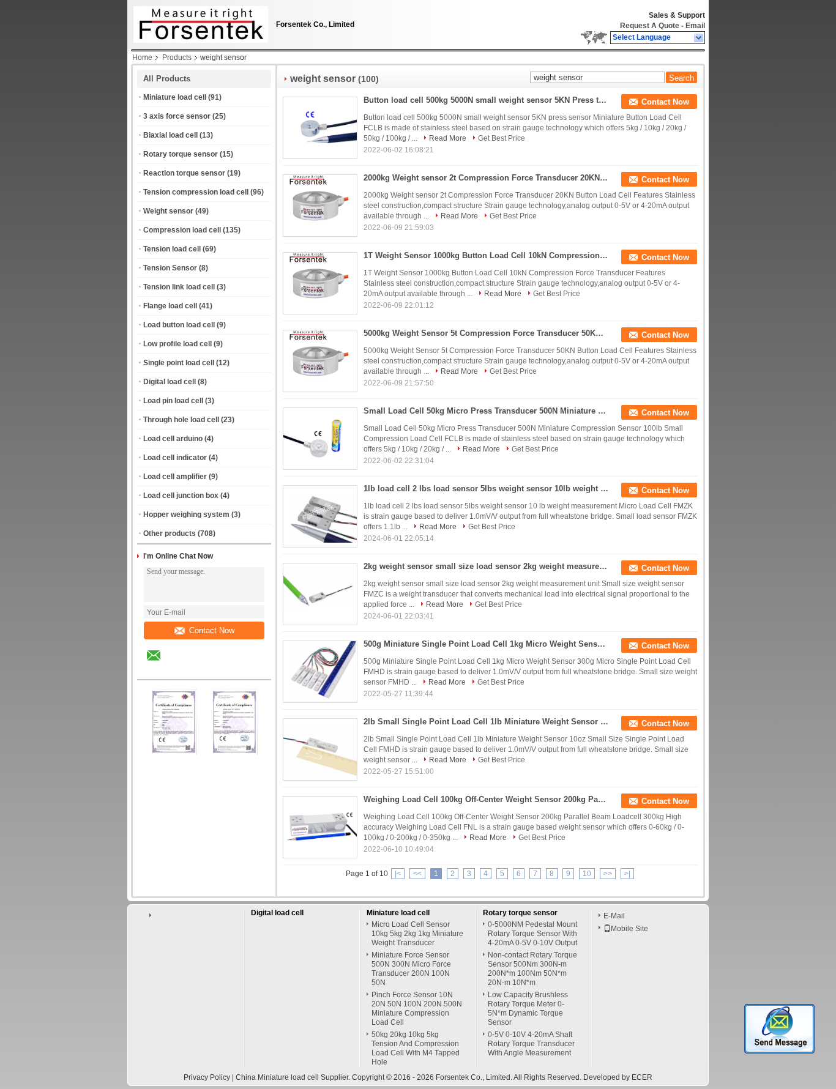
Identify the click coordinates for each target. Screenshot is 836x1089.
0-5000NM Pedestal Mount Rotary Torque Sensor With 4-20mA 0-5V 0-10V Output (532, 933)
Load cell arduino (173, 438)
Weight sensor (168, 211)
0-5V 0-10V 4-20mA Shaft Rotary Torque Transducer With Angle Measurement (531, 1043)
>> (607, 873)
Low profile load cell (177, 344)
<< (417, 873)
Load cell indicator (175, 457)
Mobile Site (629, 928)
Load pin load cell (173, 400)
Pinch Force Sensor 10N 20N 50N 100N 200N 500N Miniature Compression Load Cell (416, 1009)
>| (627, 873)
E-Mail (614, 916)
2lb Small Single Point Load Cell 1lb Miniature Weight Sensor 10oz (486, 721)
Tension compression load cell (195, 192)
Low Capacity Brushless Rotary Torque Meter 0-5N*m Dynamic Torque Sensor (528, 1009)
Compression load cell (182, 230)
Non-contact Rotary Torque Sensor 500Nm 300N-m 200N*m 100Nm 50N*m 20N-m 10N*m (532, 969)
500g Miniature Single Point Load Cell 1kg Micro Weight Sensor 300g (486, 644)
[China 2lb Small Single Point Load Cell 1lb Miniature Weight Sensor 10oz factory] (320, 749)
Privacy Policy (207, 1077)
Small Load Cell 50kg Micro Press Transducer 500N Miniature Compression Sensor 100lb (486, 410)
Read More (447, 138)
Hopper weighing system (186, 514)
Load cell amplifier (175, 476)
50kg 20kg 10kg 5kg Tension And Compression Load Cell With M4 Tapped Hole (415, 1048)
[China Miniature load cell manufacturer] (197, 21)
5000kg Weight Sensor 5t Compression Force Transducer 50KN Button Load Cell (486, 333)
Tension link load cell (179, 287)
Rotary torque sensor (180, 154)
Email (695, 25)
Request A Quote (649, 25)
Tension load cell (172, 249)
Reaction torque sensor (184, 173)
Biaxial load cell (170, 135)
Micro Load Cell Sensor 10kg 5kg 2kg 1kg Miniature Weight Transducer (417, 933)
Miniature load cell (174, 97)
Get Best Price (501, 138)
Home (142, 57)
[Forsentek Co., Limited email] (161, 664)
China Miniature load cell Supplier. (294, 1077)
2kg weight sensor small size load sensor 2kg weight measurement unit (486, 566)
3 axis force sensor (177, 116)
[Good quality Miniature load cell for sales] (173, 752)
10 (587, 873)
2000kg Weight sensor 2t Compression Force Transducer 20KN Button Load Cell (486, 177)
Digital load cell (169, 381)
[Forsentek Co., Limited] (699, 37)
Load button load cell (179, 325)
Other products (169, 533)
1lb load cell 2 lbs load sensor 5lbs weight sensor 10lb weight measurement (486, 488)
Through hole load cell (181, 419)
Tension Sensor (170, 268)
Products (177, 57)
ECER (642, 1077)
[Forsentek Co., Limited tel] (186, 668)
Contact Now (211, 630)
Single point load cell (178, 363)
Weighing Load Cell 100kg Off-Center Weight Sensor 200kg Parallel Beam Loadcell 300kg (486, 799)
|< (398, 873)
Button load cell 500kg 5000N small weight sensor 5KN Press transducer (486, 100)
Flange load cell (170, 306)
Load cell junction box (180, 495)
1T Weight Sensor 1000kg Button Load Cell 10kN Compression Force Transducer (486, 255)
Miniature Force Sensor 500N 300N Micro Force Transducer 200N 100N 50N (411, 969)
